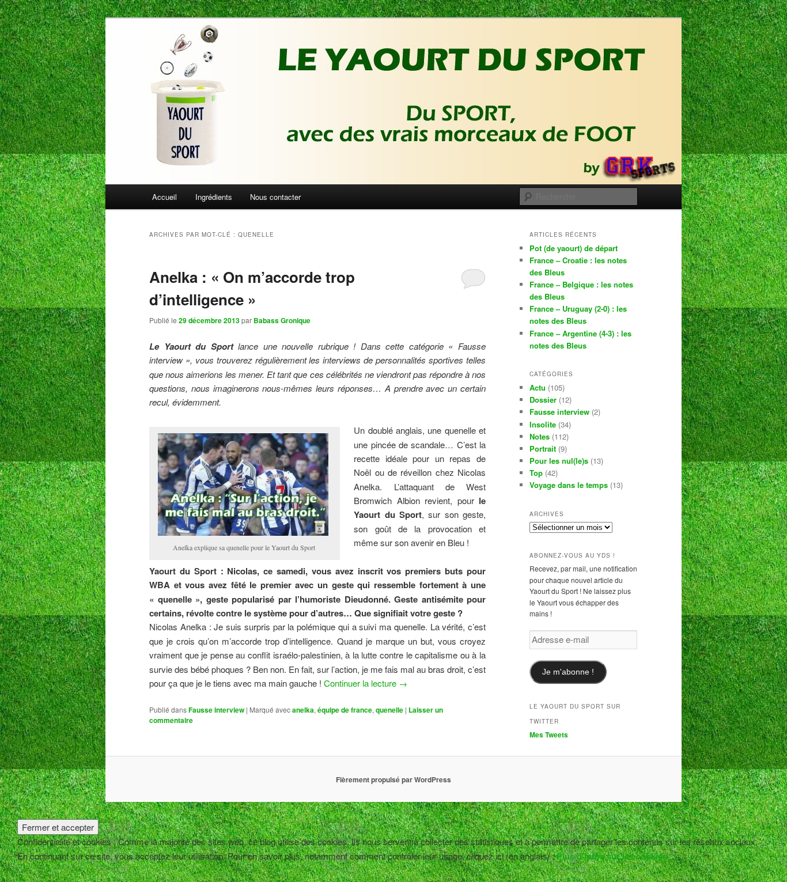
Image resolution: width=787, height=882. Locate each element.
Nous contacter (275, 196)
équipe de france (344, 710)
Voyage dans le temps (568, 484)
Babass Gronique (282, 320)
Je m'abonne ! (568, 672)
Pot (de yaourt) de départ (573, 248)
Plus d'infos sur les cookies (612, 856)
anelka (303, 710)
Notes (539, 436)
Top (536, 472)
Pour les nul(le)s (558, 460)
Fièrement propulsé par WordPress (393, 779)
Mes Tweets (548, 734)
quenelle (389, 710)
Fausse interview (216, 710)
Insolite (542, 424)
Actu (537, 387)
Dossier (543, 399)
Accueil (164, 196)
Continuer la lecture (365, 683)
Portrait (542, 448)
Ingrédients (213, 196)
